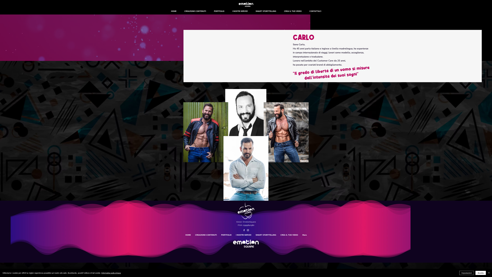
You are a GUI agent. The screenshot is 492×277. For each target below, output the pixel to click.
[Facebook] (244, 230)
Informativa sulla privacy (111, 273)
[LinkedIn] (248, 230)
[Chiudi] (488, 273)
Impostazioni (467, 273)
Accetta (481, 273)
